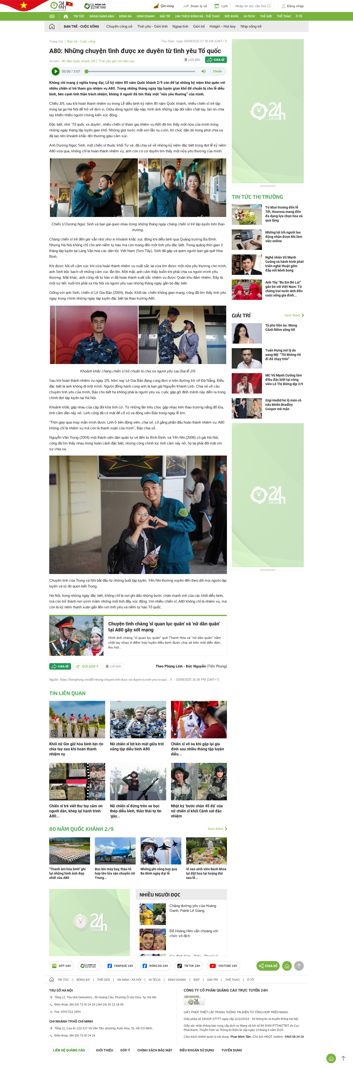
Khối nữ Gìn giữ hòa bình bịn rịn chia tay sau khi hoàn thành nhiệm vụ (76, 749)
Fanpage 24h (123, 966)
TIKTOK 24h (192, 966)
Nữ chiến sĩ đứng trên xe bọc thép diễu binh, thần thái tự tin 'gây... (135, 811)
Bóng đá (125, 16)
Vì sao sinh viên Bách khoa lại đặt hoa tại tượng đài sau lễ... (206, 873)
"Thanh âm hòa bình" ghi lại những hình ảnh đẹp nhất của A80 (67, 873)
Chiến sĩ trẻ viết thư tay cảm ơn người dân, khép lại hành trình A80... (76, 811)
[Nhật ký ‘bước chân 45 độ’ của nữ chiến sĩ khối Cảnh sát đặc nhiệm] (199, 781)
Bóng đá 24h (158, 966)
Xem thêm (215, 829)
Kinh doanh (146, 16)
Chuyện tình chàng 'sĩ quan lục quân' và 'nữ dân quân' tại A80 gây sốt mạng (164, 627)
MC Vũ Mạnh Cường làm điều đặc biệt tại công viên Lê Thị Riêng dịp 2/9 (284, 379)
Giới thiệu (104, 1050)
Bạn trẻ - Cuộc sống (81, 26)
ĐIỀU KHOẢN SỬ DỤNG (197, 1050)
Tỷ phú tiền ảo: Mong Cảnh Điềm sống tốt (281, 327)
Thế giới (266, 16)
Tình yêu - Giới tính (152, 26)
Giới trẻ (199, 26)
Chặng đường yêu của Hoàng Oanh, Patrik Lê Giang (193, 908)
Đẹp (197, 980)
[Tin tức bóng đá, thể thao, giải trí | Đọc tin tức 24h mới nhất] (61, 6)
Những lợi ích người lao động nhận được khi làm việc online (283, 236)
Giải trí (165, 16)
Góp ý (125, 1050)
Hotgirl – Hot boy (223, 26)
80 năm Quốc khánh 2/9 (78, 61)
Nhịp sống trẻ (251, 26)
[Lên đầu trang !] (343, 1058)
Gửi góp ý (90, 666)
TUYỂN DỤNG (231, 1050)
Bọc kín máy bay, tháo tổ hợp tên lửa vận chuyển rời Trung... (115, 873)
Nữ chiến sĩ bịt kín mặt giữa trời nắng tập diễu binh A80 (137, 746)
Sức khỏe (231, 16)
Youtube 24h (227, 966)
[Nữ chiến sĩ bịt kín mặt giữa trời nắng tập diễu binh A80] (138, 719)
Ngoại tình (180, 26)
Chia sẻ (219, 60)
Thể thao (284, 16)
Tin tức (78, 16)
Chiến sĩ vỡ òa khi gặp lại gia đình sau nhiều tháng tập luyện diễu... (197, 749)
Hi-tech (249, 16)
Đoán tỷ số (199, 6)
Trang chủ (56, 41)
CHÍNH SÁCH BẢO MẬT (154, 1050)
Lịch (224, 6)
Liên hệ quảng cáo (69, 1050)
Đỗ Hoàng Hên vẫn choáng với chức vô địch (194, 933)
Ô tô (299, 16)
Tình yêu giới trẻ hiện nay (116, 61)
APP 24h (65, 966)
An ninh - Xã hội (129, 980)
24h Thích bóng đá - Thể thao (197, 16)
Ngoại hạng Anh (102, 16)
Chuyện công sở (119, 26)
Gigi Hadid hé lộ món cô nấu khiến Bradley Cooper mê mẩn (283, 404)
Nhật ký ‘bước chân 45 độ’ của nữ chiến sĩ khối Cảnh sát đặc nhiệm (197, 811)
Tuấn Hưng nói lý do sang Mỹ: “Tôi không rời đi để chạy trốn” (283, 354)
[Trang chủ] (56, 26)
